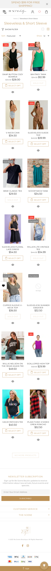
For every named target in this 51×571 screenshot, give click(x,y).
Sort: (3, 36)
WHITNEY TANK (38, 74)
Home (15, 19)
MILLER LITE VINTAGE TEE (38, 248)
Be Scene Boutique (17, 12)
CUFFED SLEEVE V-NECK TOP (12, 306)
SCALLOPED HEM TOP (38, 363)
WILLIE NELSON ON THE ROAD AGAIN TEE (13, 364)
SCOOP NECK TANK (38, 191)
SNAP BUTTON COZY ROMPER (12, 75)
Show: (39, 36)
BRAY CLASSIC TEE (12, 191)
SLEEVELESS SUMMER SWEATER (38, 306)
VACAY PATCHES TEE (12, 422)
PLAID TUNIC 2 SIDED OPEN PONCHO (38, 423)
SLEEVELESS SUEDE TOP (38, 134)
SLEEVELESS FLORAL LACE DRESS (13, 248)
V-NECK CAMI (13, 133)
